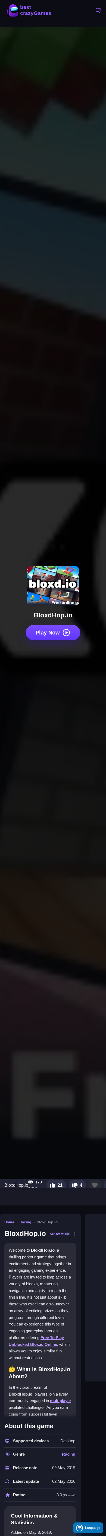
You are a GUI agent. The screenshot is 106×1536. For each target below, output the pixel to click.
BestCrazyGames (29, 10)
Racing (25, 1222)
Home (9, 1222)
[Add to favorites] (95, 1185)
